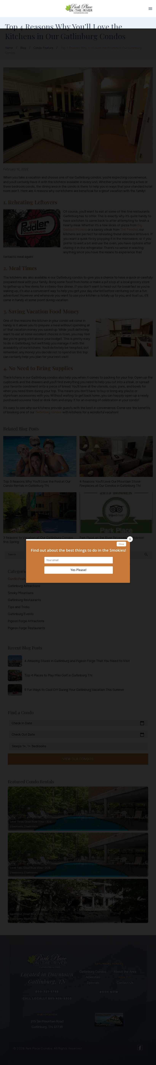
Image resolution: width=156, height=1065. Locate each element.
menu (150, 8)
